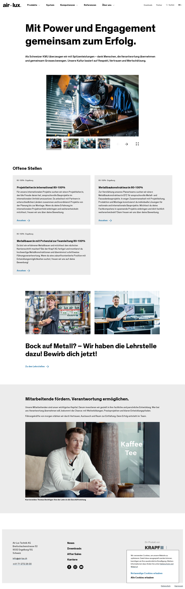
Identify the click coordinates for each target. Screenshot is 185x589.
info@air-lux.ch (20, 558)
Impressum (179, 586)
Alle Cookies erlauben (142, 578)
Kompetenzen (67, 5)
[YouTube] (81, 567)
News (70, 543)
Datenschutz (166, 586)
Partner (159, 5)
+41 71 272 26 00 (22, 564)
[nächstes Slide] (128, 144)
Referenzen (90, 5)
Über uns (107, 5)
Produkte (32, 5)
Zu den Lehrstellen (35, 366)
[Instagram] (75, 567)
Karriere (72, 559)
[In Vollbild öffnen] (137, 144)
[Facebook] (69, 567)
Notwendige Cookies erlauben (146, 573)
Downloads (148, 5)
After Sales (74, 554)
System (50, 5)
